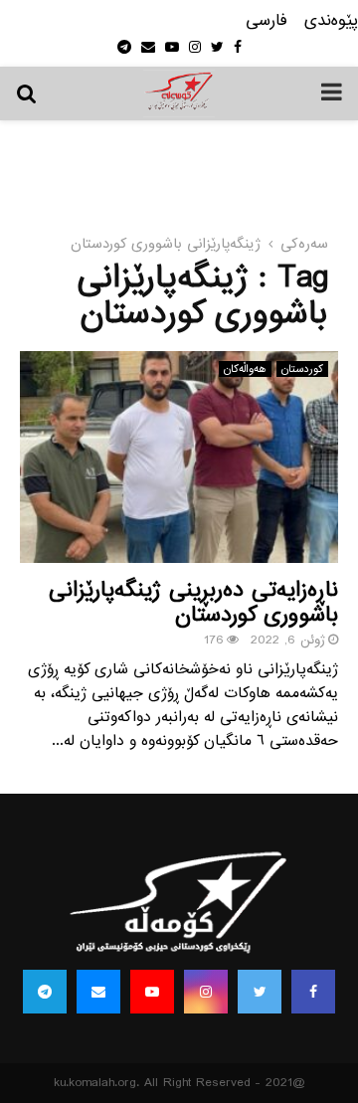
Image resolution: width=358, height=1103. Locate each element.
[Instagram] (206, 991)
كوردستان (302, 369)
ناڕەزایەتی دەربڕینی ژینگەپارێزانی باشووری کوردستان (193, 603)
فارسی (266, 21)
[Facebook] (313, 991)
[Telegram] (45, 991)
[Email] (98, 991)
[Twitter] (259, 991)
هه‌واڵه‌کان (245, 369)
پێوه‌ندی (331, 21)
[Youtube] (152, 991)
